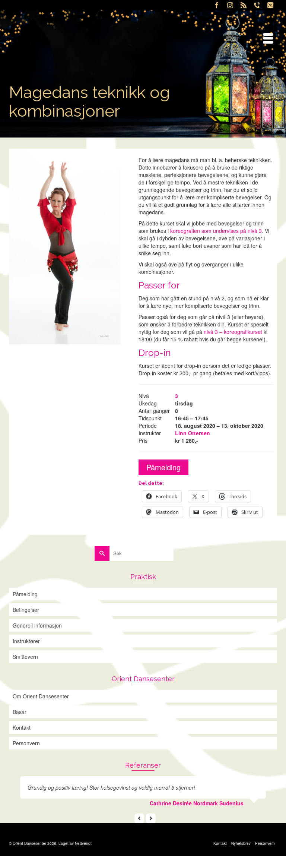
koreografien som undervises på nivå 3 (216, 230)
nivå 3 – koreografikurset (233, 331)
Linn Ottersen (192, 433)
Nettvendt (83, 843)
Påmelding (163, 467)
